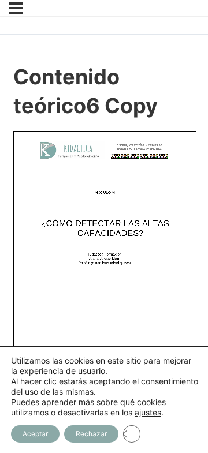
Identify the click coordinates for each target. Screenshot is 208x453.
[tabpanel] (104, 268)
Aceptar (35, 433)
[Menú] (16, 8)
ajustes (148, 412)
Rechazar (91, 433)
